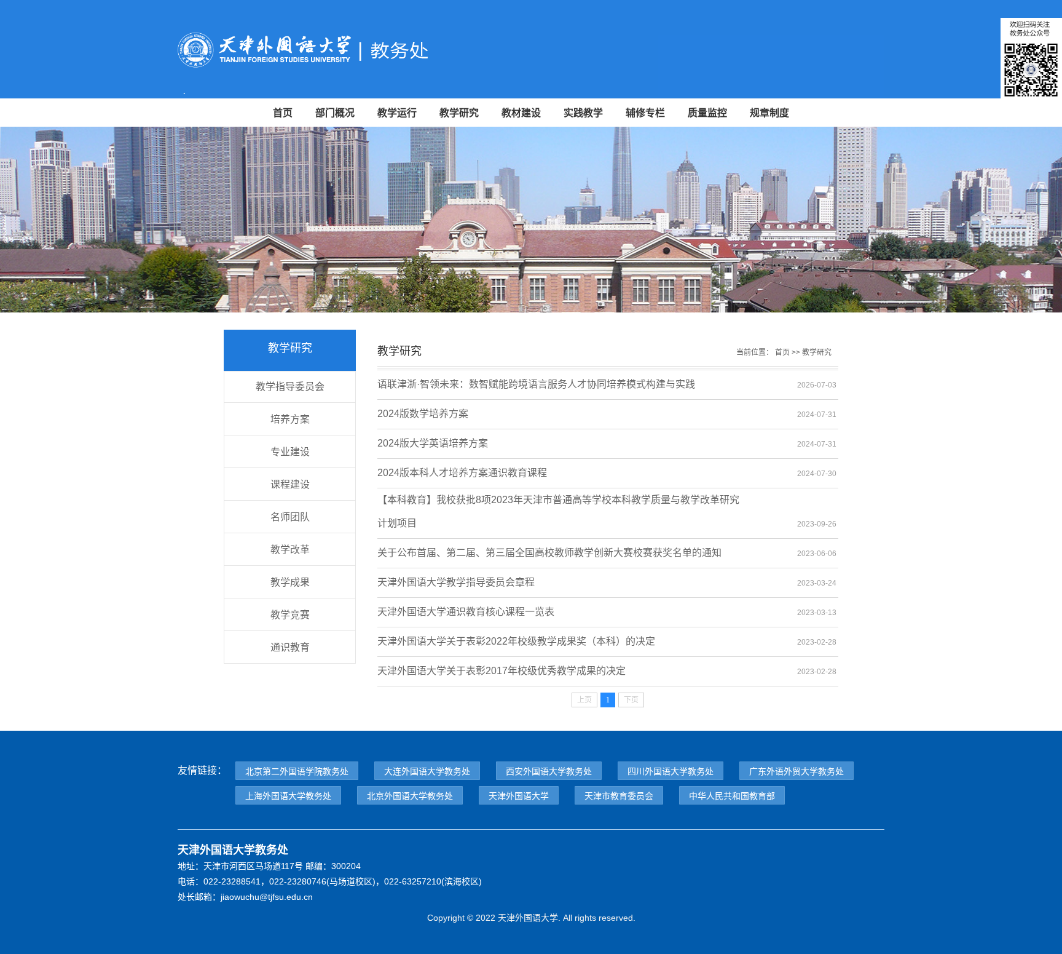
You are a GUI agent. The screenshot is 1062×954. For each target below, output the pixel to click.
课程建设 (290, 484)
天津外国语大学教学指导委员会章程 (456, 582)
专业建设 (290, 452)
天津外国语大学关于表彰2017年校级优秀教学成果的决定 (501, 671)
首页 (283, 113)
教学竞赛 (290, 615)
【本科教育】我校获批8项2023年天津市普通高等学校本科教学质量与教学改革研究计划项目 (558, 503)
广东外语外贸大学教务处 (796, 771)
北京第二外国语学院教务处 (296, 771)
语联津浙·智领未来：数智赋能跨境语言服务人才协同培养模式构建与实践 (536, 384)
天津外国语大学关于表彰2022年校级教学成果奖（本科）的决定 (516, 641)
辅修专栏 (645, 113)
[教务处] (353, 55)
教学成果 (290, 582)
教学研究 (459, 113)
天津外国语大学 (519, 796)
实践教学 (583, 113)
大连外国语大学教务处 (427, 771)
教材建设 (521, 113)
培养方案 (290, 419)
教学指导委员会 (290, 386)
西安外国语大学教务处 (549, 771)
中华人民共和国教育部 (732, 796)
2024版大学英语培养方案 (432, 443)
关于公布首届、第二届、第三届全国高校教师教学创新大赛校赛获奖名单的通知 (549, 552)
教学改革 (290, 549)
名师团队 (290, 517)
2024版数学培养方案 (422, 413)
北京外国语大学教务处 (410, 796)
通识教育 (290, 647)
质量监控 (707, 113)
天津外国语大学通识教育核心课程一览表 (465, 611)
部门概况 (335, 113)
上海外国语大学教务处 (288, 796)
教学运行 (397, 113)
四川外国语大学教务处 (670, 771)
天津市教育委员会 (618, 796)
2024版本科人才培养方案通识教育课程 (462, 472)
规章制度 (769, 113)
